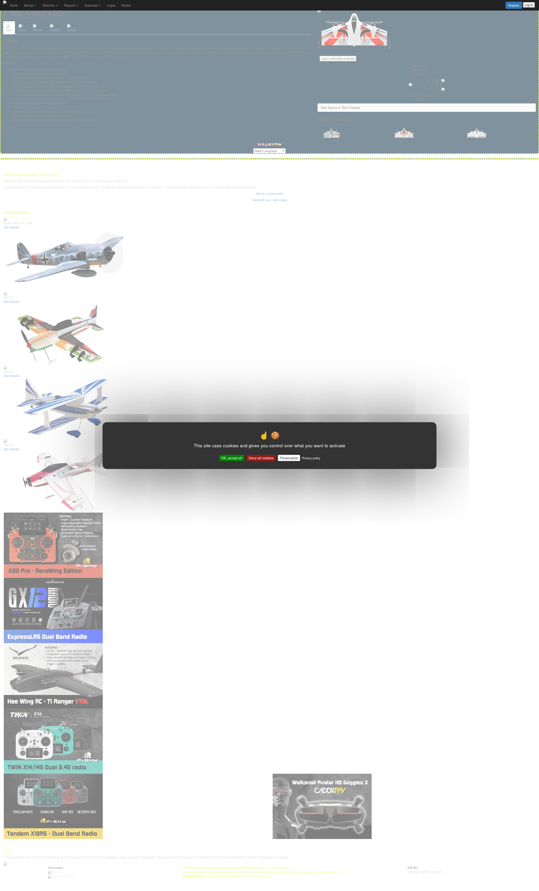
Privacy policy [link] (311, 458)
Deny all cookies (261, 457)
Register (513, 5)
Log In (529, 5)
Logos (111, 5)
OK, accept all (231, 457)
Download (91, 5)
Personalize (289, 457)
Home (14, 5)
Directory (49, 5)
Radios (126, 5)
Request (70, 5)
